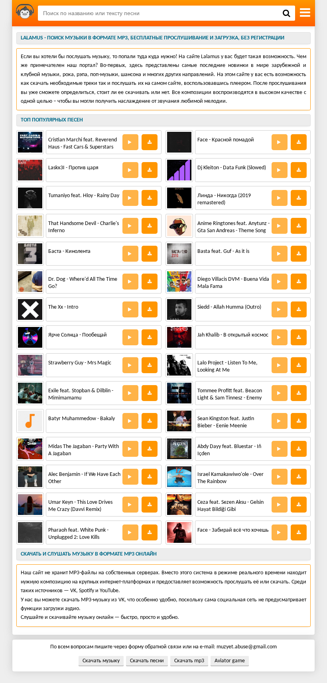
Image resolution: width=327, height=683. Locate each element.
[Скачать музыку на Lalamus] (25, 13)
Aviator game (230, 661)
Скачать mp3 (189, 661)
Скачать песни (147, 661)
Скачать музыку (101, 661)
